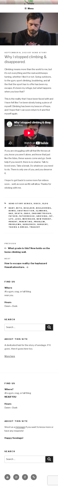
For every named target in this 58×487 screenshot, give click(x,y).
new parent (44, 219)
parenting (26, 222)
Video (37, 203)
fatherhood (27, 216)
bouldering (43, 208)
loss (18, 219)
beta (19, 208)
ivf (51, 216)
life (11, 219)
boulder (29, 208)
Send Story (39, 53)
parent (13, 222)
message (20, 427)
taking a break (18, 227)
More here (9, 356)
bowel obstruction (22, 211)
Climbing (41, 211)
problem (39, 222)
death (19, 213)
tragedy (34, 227)
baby (12, 208)
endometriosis (41, 213)
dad (11, 213)
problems (15, 224)
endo (27, 213)
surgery (42, 224)
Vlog (45, 203)
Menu (31, 8)
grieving (42, 216)
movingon (28, 219)
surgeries (29, 224)
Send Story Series (20, 203)
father (13, 216)
